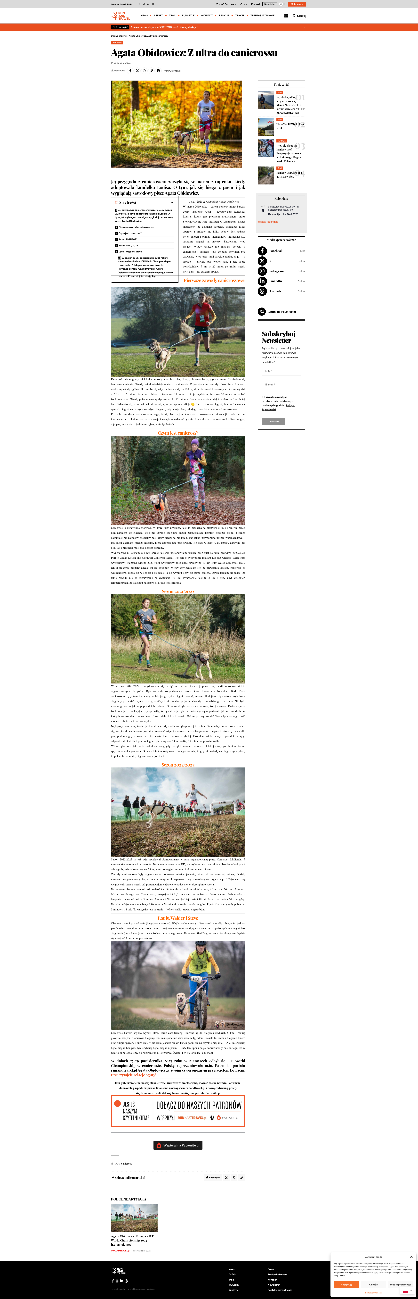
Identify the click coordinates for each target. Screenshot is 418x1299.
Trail (280, 92)
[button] (411, 1256)
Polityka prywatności (373, 1292)
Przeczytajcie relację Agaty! (133, 1074)
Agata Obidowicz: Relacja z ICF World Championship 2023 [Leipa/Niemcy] (132, 1240)
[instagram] (143, 4)
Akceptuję (346, 1284)
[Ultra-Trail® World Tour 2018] (266, 127)
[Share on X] (137, 70)
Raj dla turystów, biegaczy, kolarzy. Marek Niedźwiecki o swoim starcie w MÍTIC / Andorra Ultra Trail (290, 105)
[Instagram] (281, 271)
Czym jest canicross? (130, 233)
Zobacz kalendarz (268, 222)
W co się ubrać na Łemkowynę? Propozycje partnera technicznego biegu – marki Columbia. (288, 153)
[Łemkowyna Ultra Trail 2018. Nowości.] (266, 175)
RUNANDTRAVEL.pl (120, 1250)
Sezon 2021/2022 (128, 239)
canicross (126, 1163)
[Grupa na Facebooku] (262, 312)
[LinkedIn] (148, 4)
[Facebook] (139, 4)
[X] (281, 261)
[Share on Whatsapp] (144, 70)
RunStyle (117, 42)
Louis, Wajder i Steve (130, 251)
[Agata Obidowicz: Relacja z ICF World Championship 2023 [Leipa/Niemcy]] (134, 1218)
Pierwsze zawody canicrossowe (136, 227)
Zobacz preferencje (400, 1284)
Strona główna (119, 35)
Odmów (373, 1284)
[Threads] (153, 4)
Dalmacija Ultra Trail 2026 (283, 214)
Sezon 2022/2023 (128, 245)
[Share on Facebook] (130, 70)
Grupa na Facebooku (282, 312)
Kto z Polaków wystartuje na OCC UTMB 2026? (158, 27)
